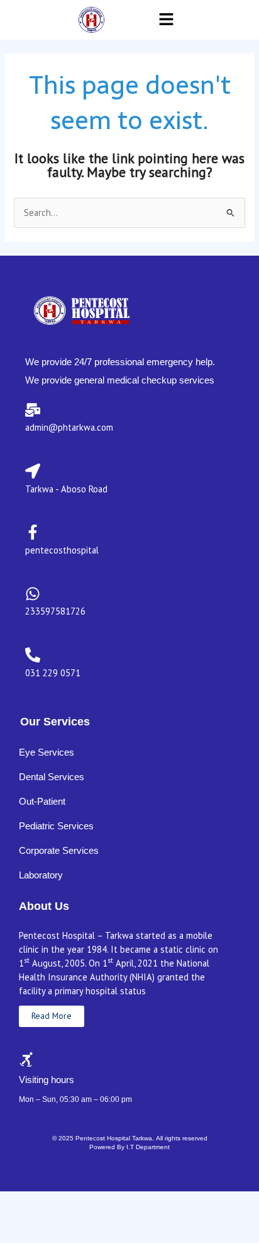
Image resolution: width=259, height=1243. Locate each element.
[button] (166, 19)
